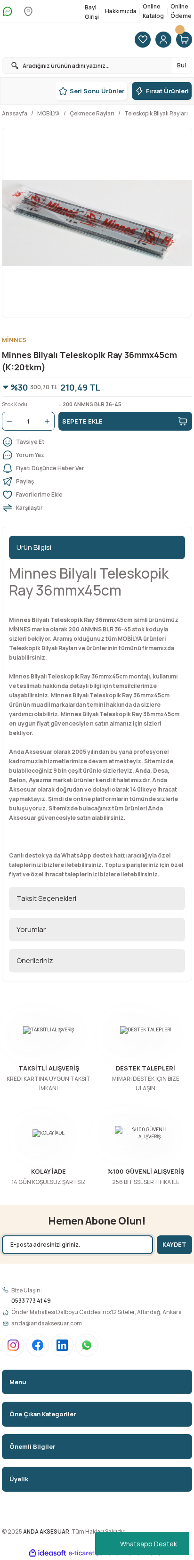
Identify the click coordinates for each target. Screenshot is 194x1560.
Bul (181, 65)
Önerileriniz (34, 960)
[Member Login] (163, 40)
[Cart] (184, 40)
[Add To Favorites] (97, 494)
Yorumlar (31, 929)
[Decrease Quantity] (7, 421)
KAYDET (174, 1244)
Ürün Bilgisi (33, 547)
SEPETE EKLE (82, 421)
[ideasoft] (47, 1553)
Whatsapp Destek (148, 1543)
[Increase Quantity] (49, 421)
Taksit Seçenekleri (46, 898)
